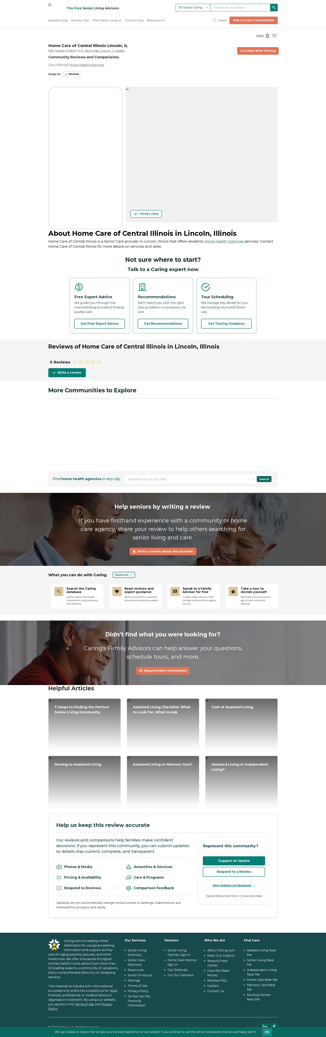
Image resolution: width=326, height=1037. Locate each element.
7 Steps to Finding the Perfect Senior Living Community (82, 709)
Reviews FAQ (217, 980)
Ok (267, 1032)
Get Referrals (178, 970)
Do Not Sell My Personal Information (139, 1001)
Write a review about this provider (165, 551)
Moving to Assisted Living (78, 764)
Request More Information (165, 670)
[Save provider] (274, 35)
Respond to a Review (234, 871)
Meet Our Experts (221, 955)
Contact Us (215, 991)
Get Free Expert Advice (99, 323)
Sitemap (134, 980)
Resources (136, 970)
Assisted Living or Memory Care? (162, 764)
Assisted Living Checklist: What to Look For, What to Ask (161, 709)
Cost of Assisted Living (232, 707)
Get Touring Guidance (226, 323)
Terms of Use (84, 1004)
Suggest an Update (234, 861)
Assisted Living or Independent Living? (239, 767)
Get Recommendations (163, 323)
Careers (213, 986)
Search (264, 479)
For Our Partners (181, 975)
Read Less (121, 574)
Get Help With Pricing (258, 51)
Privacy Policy (138, 991)
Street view (149, 214)
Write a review (69, 372)
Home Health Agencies (86, 65)
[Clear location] (253, 479)
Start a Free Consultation (253, 20)
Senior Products (140, 975)
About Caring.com (221, 950)
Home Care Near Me (262, 980)
